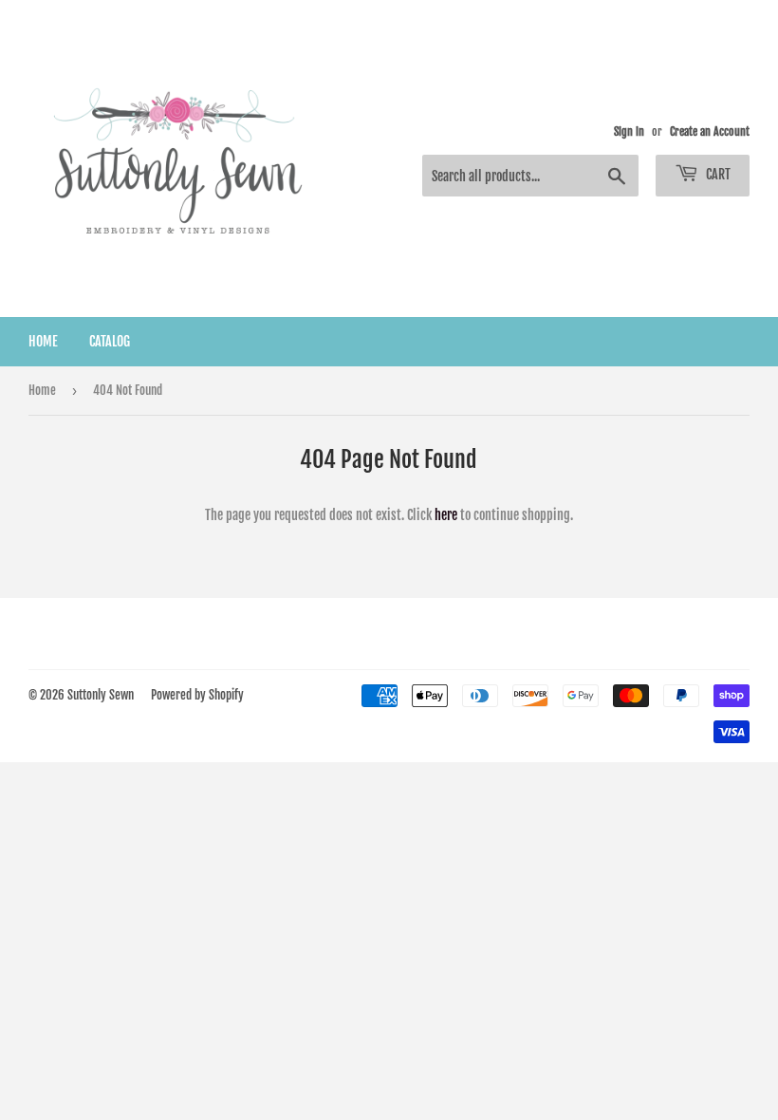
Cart (717, 174)
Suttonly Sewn (100, 694)
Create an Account (710, 131)
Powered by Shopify (197, 694)
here (446, 515)
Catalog (109, 341)
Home (43, 341)
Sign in (629, 131)
